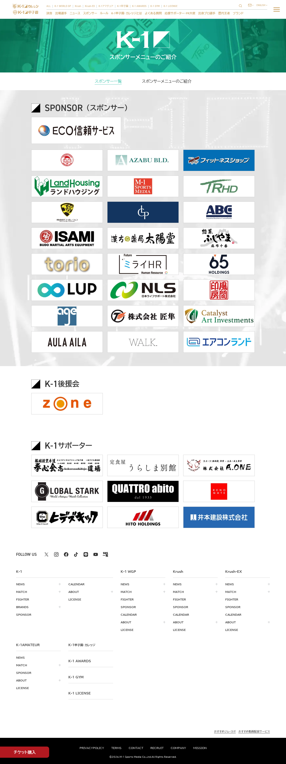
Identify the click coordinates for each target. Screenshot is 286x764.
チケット (25, 752)
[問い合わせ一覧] (250, 5)
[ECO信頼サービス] (76, 130)
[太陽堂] (143, 238)
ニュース (75, 13)
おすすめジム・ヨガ (225, 731)
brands (22, 607)
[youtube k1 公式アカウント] (96, 554)
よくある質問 (153, 13)
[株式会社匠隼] (143, 316)
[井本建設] (219, 517)
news (20, 584)
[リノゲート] (219, 491)
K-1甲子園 (122, 6)
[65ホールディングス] (219, 264)
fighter (22, 599)
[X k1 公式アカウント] (46, 554)
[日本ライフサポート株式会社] (143, 290)
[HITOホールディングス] (143, 517)
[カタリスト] (219, 316)
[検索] (242, 5)
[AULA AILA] (67, 342)
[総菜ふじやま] (219, 238)
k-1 (81, 645)
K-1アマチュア (106, 6)
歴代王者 (224, 13)
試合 (49, 13)
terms (116, 748)
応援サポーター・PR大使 (180, 13)
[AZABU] (143, 160)
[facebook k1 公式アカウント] (66, 554)
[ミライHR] (143, 264)
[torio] (67, 264)
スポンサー (90, 13)
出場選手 (61, 13)
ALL (48, 6)
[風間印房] (219, 290)
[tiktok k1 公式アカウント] (76, 554)
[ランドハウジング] (67, 186)
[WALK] (143, 342)
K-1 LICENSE (170, 6)
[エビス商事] (67, 160)
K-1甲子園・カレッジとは (126, 13)
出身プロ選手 (206, 13)
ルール (104, 13)
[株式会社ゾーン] (67, 403)
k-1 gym (76, 677)
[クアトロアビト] (143, 491)
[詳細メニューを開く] (276, 9)
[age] (67, 316)
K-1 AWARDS (139, 6)
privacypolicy (92, 748)
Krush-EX (90, 6)
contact (136, 748)
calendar (76, 584)
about (73, 591)
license (74, 599)
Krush (78, 6)
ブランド (238, 13)
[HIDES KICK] (67, 517)
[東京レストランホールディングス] (219, 186)
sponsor (23, 614)
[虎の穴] (67, 212)
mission (200, 748)
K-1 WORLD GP (63, 6)
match (21, 591)
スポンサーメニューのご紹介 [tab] (166, 81)
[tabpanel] (143, 315)
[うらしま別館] (143, 465)
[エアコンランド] (219, 342)
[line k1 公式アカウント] (86, 554)
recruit (157, 748)
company (178, 748)
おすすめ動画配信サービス (254, 731)
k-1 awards (79, 661)
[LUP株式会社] (67, 290)
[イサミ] (67, 238)
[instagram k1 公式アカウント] (56, 554)
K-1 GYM (155, 6)
